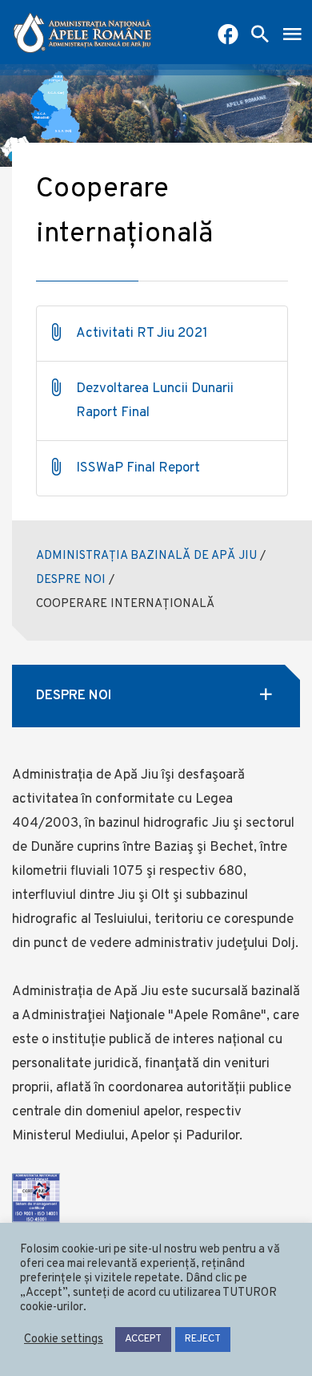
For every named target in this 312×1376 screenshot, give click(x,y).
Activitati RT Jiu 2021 (142, 333)
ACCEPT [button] (143, 1339)
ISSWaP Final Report (138, 468)
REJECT (203, 1339)
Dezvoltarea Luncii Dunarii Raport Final (155, 401)
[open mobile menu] (292, 36)
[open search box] (260, 36)
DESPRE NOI (71, 580)
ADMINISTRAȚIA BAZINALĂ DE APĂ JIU (146, 556)
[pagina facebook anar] (228, 36)
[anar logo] (82, 32)
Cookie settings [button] (63, 1340)
